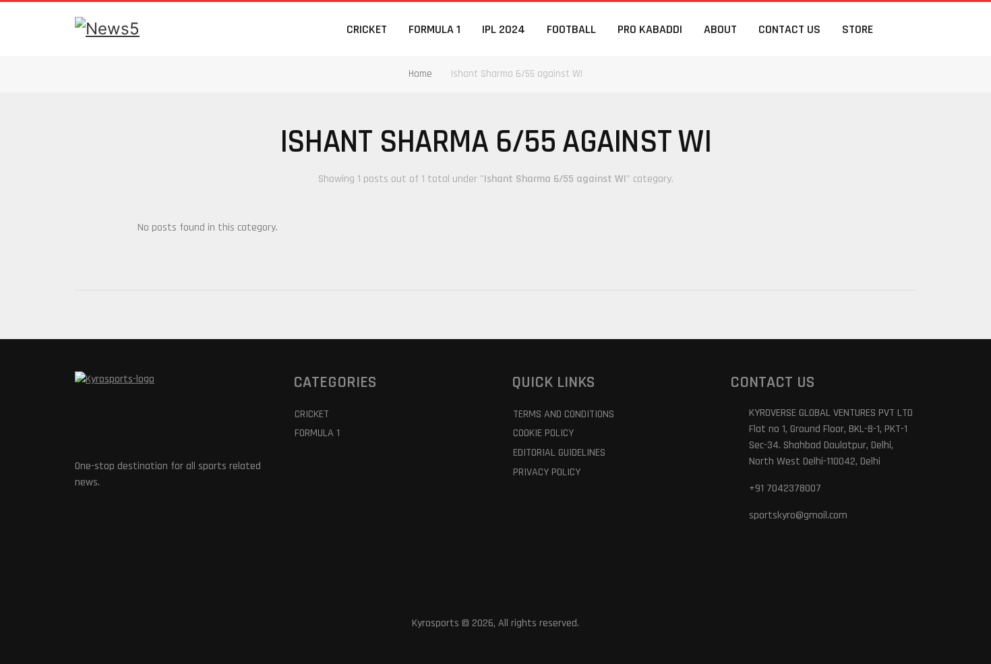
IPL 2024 (503, 29)
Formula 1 (434, 29)
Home (420, 73)
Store (857, 29)
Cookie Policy (543, 433)
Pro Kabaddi (650, 29)
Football (571, 29)
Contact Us (789, 29)
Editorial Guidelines (559, 453)
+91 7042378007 (785, 488)
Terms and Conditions (563, 414)
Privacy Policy (546, 472)
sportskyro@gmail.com (798, 515)
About (720, 29)
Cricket (367, 29)
